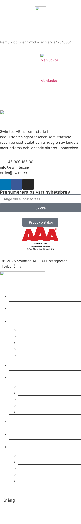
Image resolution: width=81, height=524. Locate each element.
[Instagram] (28, 184)
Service (27, 329)
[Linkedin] (5, 184)
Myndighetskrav (37, 474)
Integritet (29, 398)
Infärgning (30, 355)
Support (27, 336)
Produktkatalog (36, 461)
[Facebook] (16, 184)
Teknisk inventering (41, 348)
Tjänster (20, 320)
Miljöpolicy (31, 392)
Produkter (18, 42)
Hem (3, 42)
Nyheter (20, 433)
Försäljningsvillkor (39, 405)
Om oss (19, 376)
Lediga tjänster (36, 411)
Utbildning (30, 342)
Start (16, 295)
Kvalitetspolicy (36, 386)
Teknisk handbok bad (43, 480)
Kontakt (20, 420)
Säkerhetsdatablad (40, 455)
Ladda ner (23, 445)
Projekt (19, 364)
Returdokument (36, 467)
